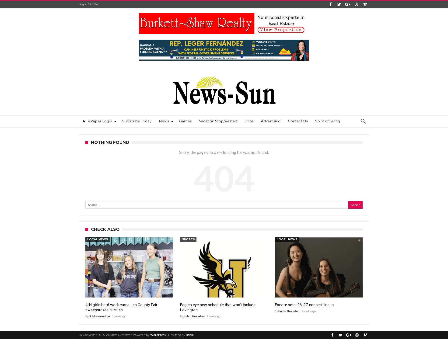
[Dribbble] (356, 4)
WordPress (158, 335)
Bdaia (190, 335)
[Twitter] (339, 4)
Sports (188, 239)
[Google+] (347, 4)
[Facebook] (330, 4)
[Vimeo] (365, 4)
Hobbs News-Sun (99, 316)
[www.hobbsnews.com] (224, 73)
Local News (97, 239)
